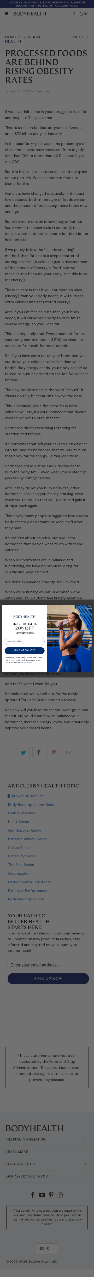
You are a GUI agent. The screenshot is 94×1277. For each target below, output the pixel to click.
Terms (25, 662)
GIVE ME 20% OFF (24, 651)
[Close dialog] (89, 608)
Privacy (30, 662)
